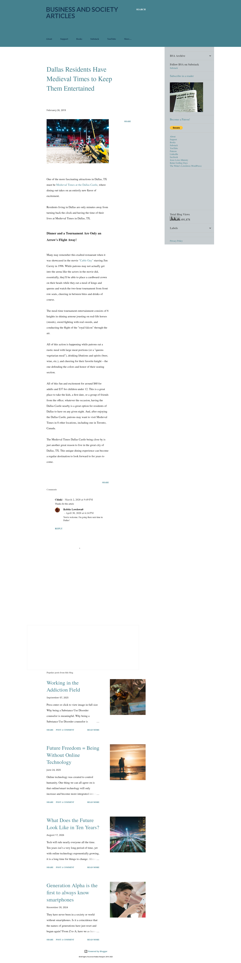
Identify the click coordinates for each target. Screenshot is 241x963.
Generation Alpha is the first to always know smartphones (72, 892)
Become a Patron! (180, 119)
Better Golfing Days (179, 162)
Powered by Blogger (97, 951)
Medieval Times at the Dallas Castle (76, 185)
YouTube (111, 38)
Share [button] (127, 121)
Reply (59, 528)
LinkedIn (174, 154)
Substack (94, 38)
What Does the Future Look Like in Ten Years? (73, 823)
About (49, 38)
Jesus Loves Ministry (179, 159)
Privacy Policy (176, 240)
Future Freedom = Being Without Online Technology (73, 754)
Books (79, 38)
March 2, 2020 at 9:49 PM (79, 499)
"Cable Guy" (86, 260)
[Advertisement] (97, 28)
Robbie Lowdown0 (73, 509)
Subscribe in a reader (182, 76)
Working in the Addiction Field (63, 686)
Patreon (173, 151)
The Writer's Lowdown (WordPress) (186, 165)
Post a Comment (65, 729)
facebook (174, 157)
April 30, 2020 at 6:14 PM (80, 513)
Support (64, 38)
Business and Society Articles (82, 12)
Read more (93, 729)
